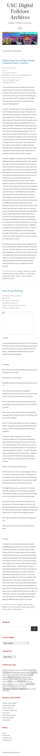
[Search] (34, 628)
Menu (20, 28)
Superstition (10, 688)
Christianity (18, 607)
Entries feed (6, 735)
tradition (18, 276)
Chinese (6, 672)
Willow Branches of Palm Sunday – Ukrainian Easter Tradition (19, 61)
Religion (5, 686)
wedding (7, 690)
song (20, 686)
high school (13, 679)
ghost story (26, 677)
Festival (33, 271)
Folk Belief (15, 675)
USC (3, 690)
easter (33, 273)
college (22, 672)
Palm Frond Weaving (12, 291)
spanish (24, 686)
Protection (23, 684)
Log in (4, 733)
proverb (30, 683)
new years (16, 684)
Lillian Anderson (17, 609)
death (28, 672)
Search (6, 622)
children (32, 670)
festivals (9, 675)
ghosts (17, 677)
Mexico (11, 684)
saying (16, 686)
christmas (16, 672)
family (33, 672)
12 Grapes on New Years (9, 710)
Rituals (13, 276)
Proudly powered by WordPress (11, 752)
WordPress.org (6, 740)
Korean (15, 681)
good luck (5, 679)
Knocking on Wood (8, 717)
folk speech (24, 675)
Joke (9, 681)
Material (4, 607)
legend (21, 681)
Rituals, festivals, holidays (16, 273)
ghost (10, 677)
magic (31, 681)
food (31, 674)
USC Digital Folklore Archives (20, 11)
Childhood (25, 670)
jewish (4, 681)
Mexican (5, 684)
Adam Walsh (6, 720)
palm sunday (6, 276)
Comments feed (7, 737)
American (5, 670)
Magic (31, 604)
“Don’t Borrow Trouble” (9, 715)
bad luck (12, 670)
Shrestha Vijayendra (8, 278)
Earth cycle (27, 271)
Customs (20, 271)
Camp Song (5, 712)
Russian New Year (7, 708)
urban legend (32, 689)
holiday (20, 679)
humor (30, 679)
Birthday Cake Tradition (9, 703)
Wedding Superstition (8, 705)
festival (4, 675)
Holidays (5, 273)
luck (27, 681)
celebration (18, 670)
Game (4, 677)
